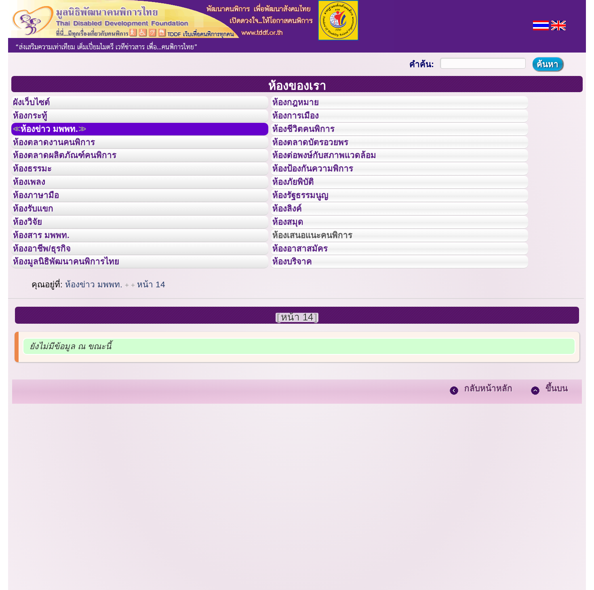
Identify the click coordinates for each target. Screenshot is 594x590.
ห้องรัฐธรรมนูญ (308, 231)
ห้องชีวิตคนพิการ (311, 141)
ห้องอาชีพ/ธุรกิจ (49, 304)
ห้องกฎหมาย (302, 104)
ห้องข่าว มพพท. (59, 141)
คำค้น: (421, 64)
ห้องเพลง (34, 213)
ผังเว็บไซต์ (38, 104)
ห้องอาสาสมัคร (307, 304)
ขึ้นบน (557, 451)
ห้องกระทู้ (35, 123)
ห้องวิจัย (33, 268)
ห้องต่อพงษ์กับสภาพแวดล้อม (336, 177)
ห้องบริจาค (298, 322)
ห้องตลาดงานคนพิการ (63, 159)
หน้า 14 (151, 347)
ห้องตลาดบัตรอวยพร (319, 159)
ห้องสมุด (293, 268)
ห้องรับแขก (39, 249)
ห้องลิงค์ (292, 249)
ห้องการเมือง (302, 123)
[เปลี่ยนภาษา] (541, 24)
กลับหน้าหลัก (488, 451)
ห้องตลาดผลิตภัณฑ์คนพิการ (76, 177)
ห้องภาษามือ (42, 231)
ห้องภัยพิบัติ (299, 213)
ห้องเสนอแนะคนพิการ (323, 286)
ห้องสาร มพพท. (48, 286)
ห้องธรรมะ (38, 195)
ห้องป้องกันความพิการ (323, 195)
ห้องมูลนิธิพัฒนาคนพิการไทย (78, 322)
